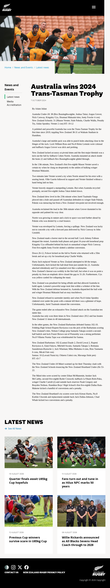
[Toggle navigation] (94, 7)
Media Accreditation (14, 103)
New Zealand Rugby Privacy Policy (44, 572)
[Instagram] (13, 567)
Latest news (13, 96)
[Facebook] (26, 567)
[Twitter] (20, 567)
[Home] (98, 570)
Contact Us (11, 572)
